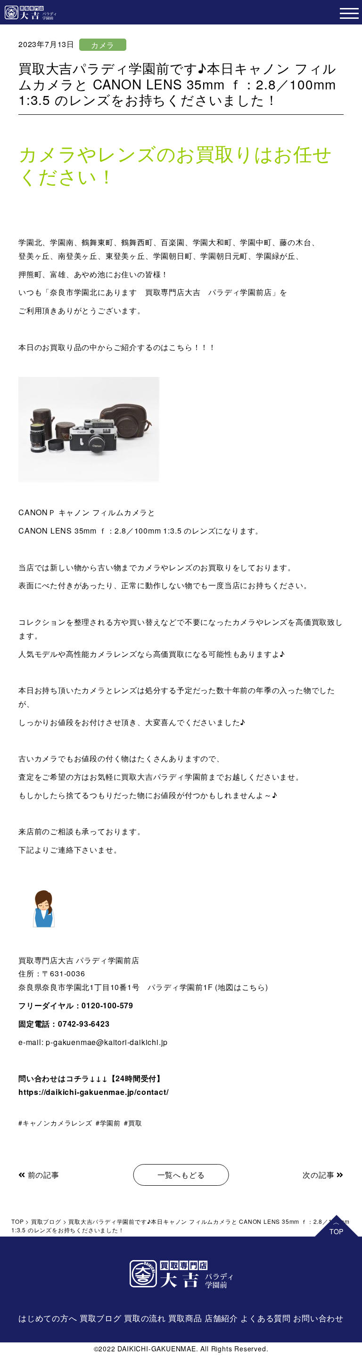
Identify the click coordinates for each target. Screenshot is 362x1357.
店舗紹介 (221, 1318)
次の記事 (320, 1174)
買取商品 (185, 1318)
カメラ (103, 45)
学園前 (110, 1122)
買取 (135, 1122)
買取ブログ (101, 1318)
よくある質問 (265, 1318)
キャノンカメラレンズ (57, 1122)
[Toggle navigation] (349, 12)
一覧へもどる (181, 1174)
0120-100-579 (107, 1005)
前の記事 (42, 1174)
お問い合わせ (318, 1318)
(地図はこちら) (240, 987)
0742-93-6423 (84, 1023)
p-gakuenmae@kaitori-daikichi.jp (107, 1042)
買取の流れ (145, 1318)
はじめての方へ (47, 1318)
